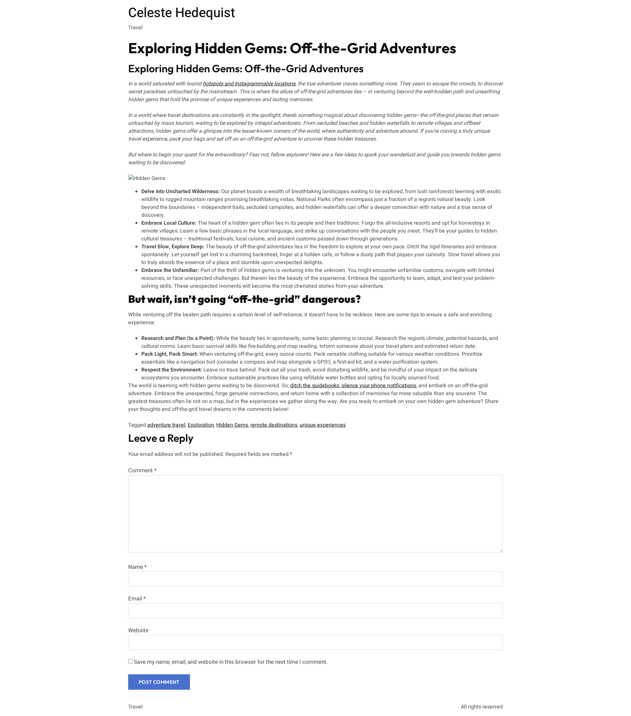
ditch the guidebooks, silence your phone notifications (353, 386)
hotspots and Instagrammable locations (249, 84)
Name (137, 567)
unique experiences (323, 425)
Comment (142, 470)
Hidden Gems (232, 425)
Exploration (201, 425)
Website (138, 630)
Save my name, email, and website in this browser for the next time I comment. (231, 662)
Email (137, 598)
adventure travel (166, 425)
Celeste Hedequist (181, 13)
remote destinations (273, 425)
